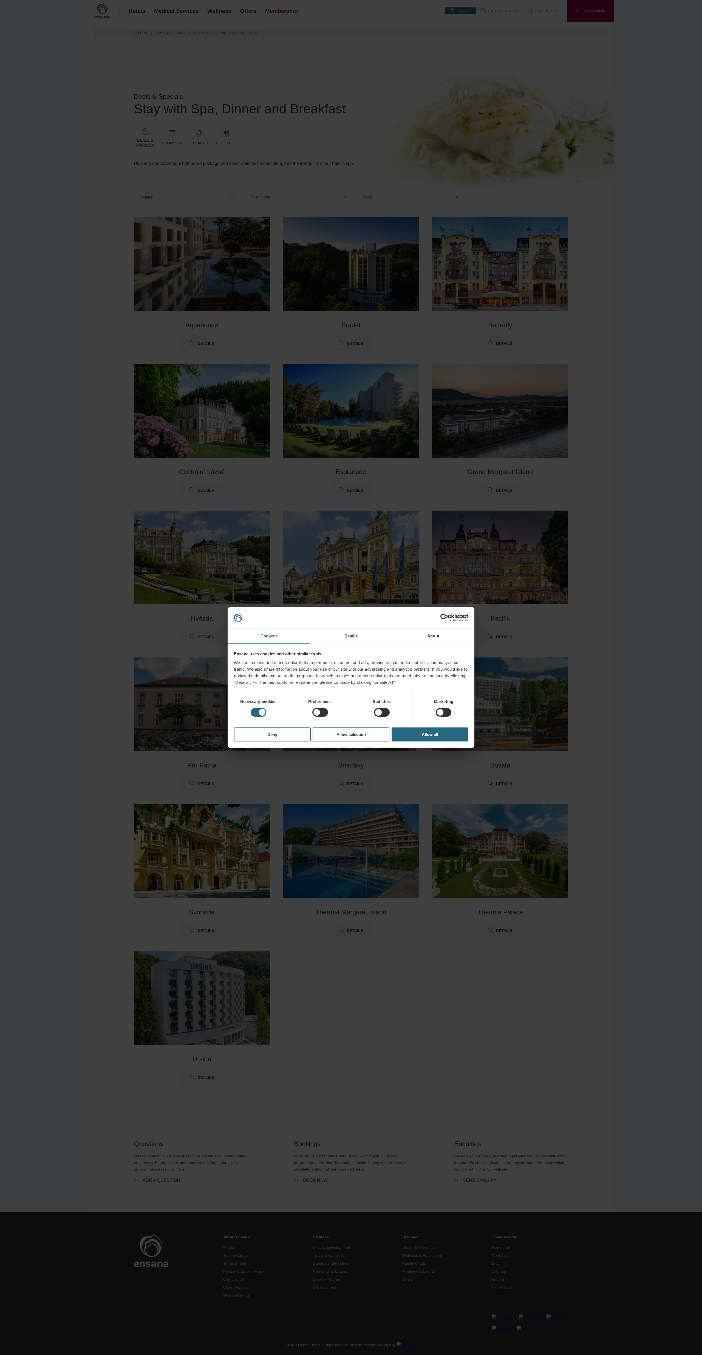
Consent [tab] (269, 636)
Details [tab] (351, 636)
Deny (272, 734)
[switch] (320, 712)
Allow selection (351, 734)
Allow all (430, 734)
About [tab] (433, 636)
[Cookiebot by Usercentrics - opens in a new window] (444, 618)
